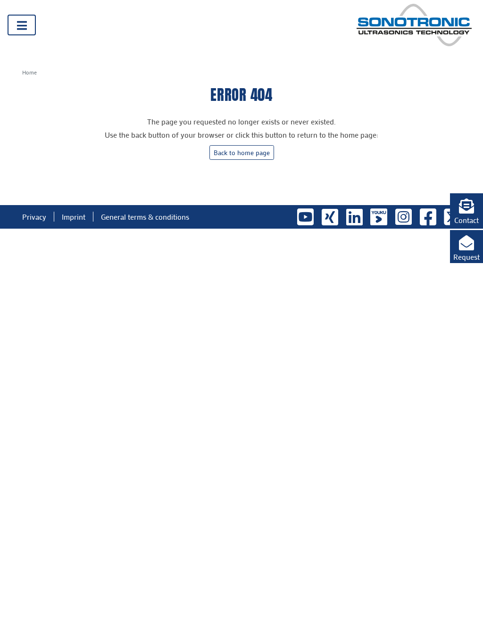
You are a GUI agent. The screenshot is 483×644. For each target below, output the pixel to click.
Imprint (73, 217)
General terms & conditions (145, 217)
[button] (466, 209)
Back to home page (242, 152)
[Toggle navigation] (21, 25)
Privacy (34, 217)
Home (29, 72)
